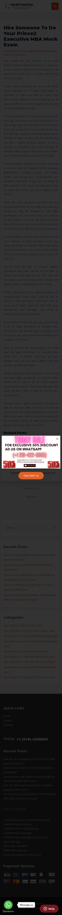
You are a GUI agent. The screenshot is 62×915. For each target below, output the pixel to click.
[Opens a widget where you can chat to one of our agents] (49, 909)
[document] (31, 457)
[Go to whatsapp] (8, 905)
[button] (57, 438)
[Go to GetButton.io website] (8, 911)
